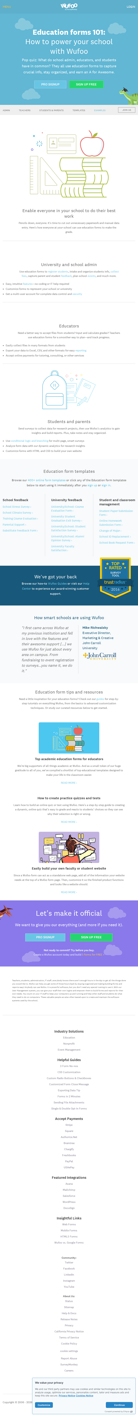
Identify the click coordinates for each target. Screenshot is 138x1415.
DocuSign (69, 1208)
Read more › (69, 783)
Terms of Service (69, 1337)
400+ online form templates (46, 480)
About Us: (69, 1296)
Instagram (69, 1280)
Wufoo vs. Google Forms (69, 1242)
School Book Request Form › (117, 542)
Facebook (69, 1268)
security (77, 294)
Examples (100, 110)
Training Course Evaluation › (20, 518)
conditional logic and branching (30, 441)
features (28, 284)
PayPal (69, 1161)
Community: (69, 1257)
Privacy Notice (67, 1395)
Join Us (126, 109)
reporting (80, 350)
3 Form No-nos (69, 1066)
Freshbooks (69, 1155)
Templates (79, 110)
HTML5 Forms (69, 1236)
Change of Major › (110, 530)
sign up (92, 485)
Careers (69, 1370)
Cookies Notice (84, 1395)
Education (69, 1037)
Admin (6, 110)
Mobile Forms (69, 1230)
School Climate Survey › (18, 512)
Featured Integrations (69, 1177)
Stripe (69, 1125)
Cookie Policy (69, 1343)
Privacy (69, 1325)
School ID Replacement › (115, 536)
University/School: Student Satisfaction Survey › (68, 528)
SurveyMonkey (69, 1364)
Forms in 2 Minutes (69, 1096)
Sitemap (69, 1307)
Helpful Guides (69, 1060)
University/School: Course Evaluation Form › (67, 508)
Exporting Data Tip (69, 1090)
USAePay (69, 1167)
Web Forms (69, 1224)
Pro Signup (50, 84)
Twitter (69, 1262)
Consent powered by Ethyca (117, 1411)
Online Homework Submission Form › (110, 522)
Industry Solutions (69, 1031)
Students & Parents (51, 110)
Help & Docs (69, 1313)
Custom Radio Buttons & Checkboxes (69, 1078)
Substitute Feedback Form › (20, 530)
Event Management (69, 1049)
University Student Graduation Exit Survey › (66, 518)
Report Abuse (69, 1358)
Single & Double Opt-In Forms (69, 1108)
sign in (106, 485)
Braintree (69, 1143)
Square (69, 1131)
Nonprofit (69, 1043)
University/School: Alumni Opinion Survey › (67, 538)
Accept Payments (69, 1118)
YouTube (69, 1287)
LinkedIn (69, 1274)
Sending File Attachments (69, 1102)
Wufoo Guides (57, 583)
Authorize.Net (69, 1137)
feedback (66, 276)
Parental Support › (14, 524)
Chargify (69, 1149)
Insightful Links (69, 1218)
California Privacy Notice (69, 1331)
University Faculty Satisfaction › (62, 548)
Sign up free (86, 84)
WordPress (69, 1202)
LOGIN (131, 7)
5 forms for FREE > (93, 954)
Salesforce (69, 1196)
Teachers (24, 110)
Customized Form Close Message (69, 1084)
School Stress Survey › (17, 507)
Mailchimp (69, 1190)
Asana (69, 1184)
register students (58, 271)
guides (100, 699)
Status (69, 1301)
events (92, 276)
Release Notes (69, 1319)
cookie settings (69, 1351)
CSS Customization (69, 1072)
